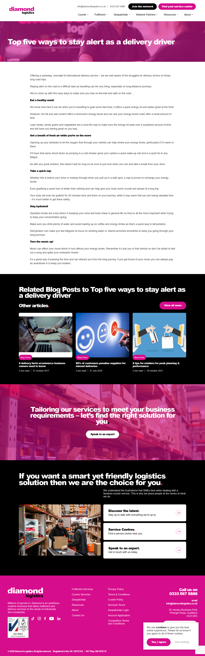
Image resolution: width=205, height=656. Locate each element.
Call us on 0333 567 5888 (183, 591)
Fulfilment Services (82, 589)
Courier (82, 14)
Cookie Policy (115, 599)
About (187, 14)
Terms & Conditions (119, 594)
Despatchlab (121, 14)
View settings (182, 642)
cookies (161, 627)
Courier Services (81, 594)
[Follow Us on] (32, 618)
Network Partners (145, 14)
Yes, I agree (158, 642)
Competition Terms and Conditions (118, 622)
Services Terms (116, 604)
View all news (173, 305)
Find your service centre (177, 6)
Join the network (142, 6)
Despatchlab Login (118, 610)
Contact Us (78, 615)
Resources (170, 14)
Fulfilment (100, 14)
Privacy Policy (116, 589)
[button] (87, 14)
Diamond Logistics (21, 10)
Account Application (119, 615)
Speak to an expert (102, 434)
